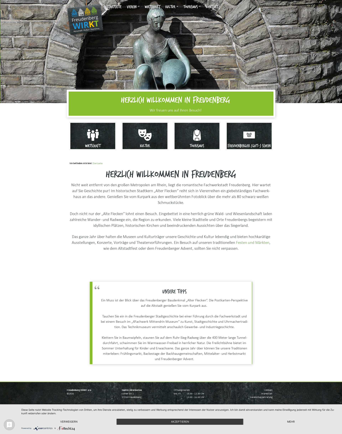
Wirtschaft (152, 7)
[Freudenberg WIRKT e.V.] (85, 4)
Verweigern (68, 421)
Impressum (267, 393)
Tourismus (191, 7)
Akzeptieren (180, 421)
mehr (291, 421)
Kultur (170, 7)
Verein (132, 7)
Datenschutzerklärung (261, 397)
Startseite (114, 7)
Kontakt (212, 7)
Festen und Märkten (252, 242)
